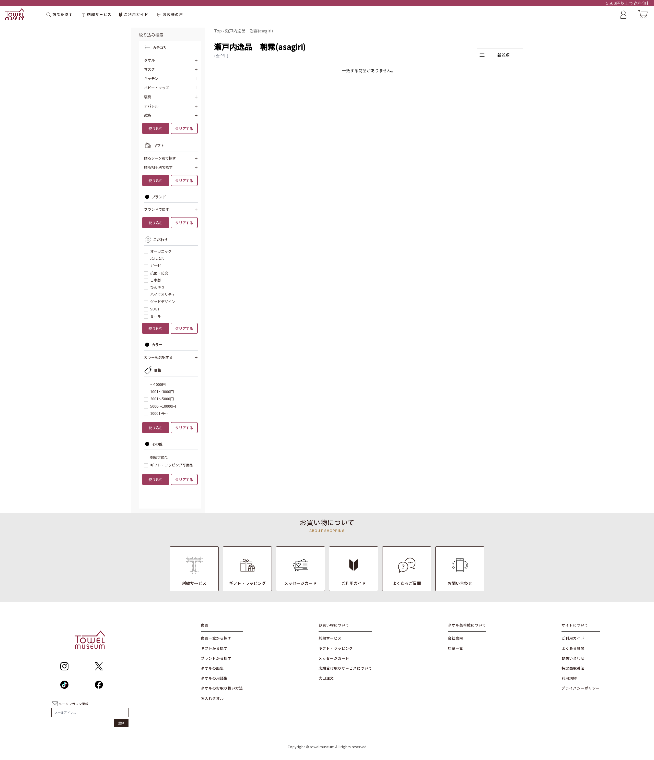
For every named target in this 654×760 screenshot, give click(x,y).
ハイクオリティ (162, 294)
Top (218, 31)
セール (155, 316)
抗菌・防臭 (159, 272)
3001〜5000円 (162, 398)
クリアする (184, 128)
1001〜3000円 (162, 391)
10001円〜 (159, 413)
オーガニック (161, 251)
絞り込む (155, 128)
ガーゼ (155, 265)
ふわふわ (157, 258)
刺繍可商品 (159, 457)
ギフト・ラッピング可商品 (171, 464)
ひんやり (157, 287)
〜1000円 (158, 384)
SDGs (154, 308)
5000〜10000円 (163, 406)
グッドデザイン (162, 301)
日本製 (155, 280)
